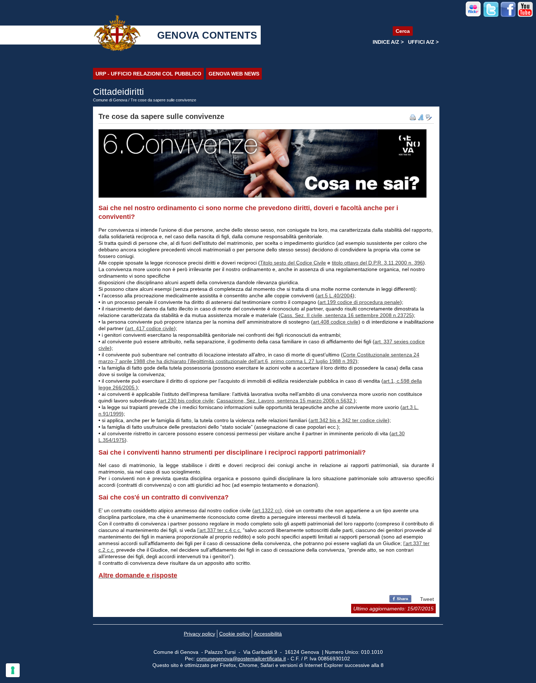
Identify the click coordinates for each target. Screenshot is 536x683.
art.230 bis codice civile (187, 401)
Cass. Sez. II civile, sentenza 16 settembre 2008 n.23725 (346, 315)
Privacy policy (199, 634)
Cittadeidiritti (118, 91)
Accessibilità (268, 634)
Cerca (403, 31)
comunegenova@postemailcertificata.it (241, 658)
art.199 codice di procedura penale (359, 302)
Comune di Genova (110, 100)
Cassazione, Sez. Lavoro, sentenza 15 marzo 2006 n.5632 (285, 401)
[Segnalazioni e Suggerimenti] (429, 117)
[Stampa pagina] (413, 117)
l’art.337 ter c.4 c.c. (219, 530)
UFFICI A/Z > (423, 42)
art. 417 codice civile (150, 328)
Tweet (427, 599)
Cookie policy (234, 634)
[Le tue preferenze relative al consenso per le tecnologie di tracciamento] (13, 670)
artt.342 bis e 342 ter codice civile (349, 420)
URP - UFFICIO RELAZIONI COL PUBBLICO (148, 74)
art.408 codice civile (335, 322)
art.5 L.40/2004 (335, 295)
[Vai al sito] (473, 15)
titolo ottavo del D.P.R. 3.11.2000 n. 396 (377, 263)
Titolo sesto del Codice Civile (293, 263)
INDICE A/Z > (388, 42)
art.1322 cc (267, 510)
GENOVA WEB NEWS (234, 74)
